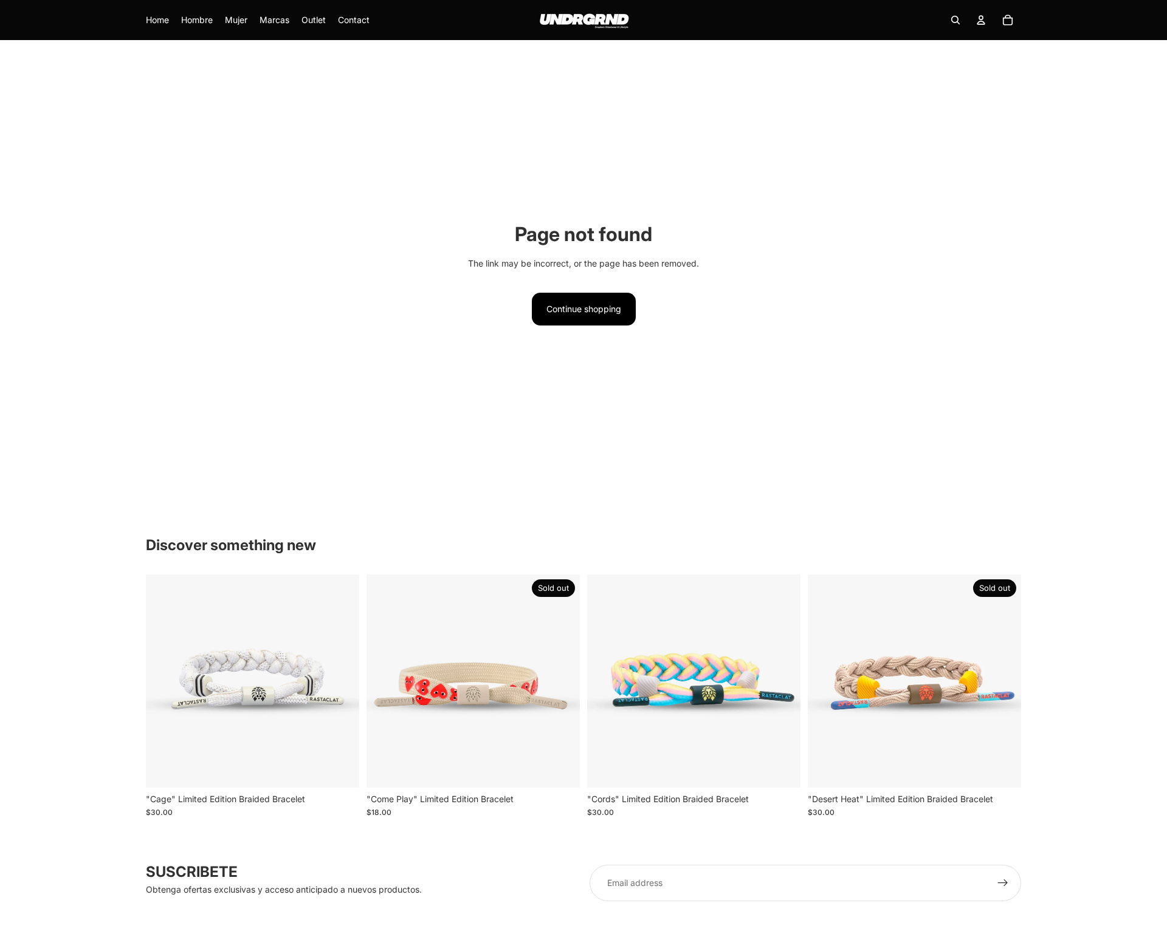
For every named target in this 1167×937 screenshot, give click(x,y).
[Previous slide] (164, 680)
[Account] (981, 20)
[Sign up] (1003, 883)
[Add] (340, 769)
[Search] (955, 20)
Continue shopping (583, 309)
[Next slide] (341, 680)
